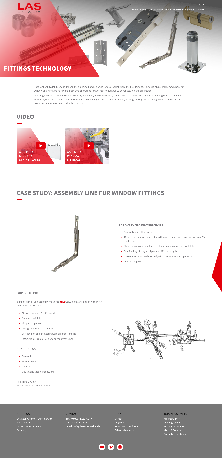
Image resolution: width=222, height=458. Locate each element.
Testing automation (174, 426)
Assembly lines (172, 418)
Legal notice (121, 422)
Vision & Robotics (173, 430)
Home (135, 9)
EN (199, 4)
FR (203, 4)
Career (188, 9)
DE (195, 4)
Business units (161, 9)
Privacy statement (124, 430)
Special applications (175, 434)
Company (145, 9)
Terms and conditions (126, 426)
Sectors (177, 9)
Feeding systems (173, 422)
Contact (200, 9)
